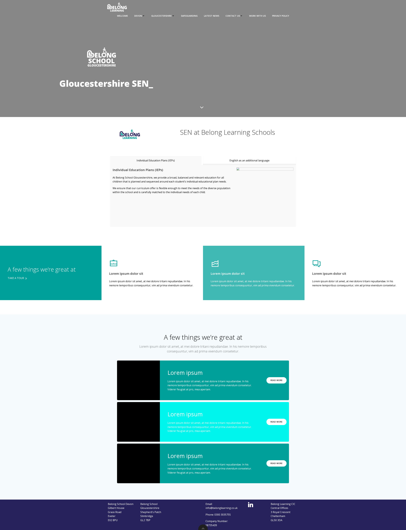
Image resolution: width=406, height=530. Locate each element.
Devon (138, 15)
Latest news (211, 15)
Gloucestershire (161, 15)
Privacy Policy (280, 15)
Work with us (257, 15)
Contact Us (233, 15)
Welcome (122, 15)
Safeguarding (189, 15)
